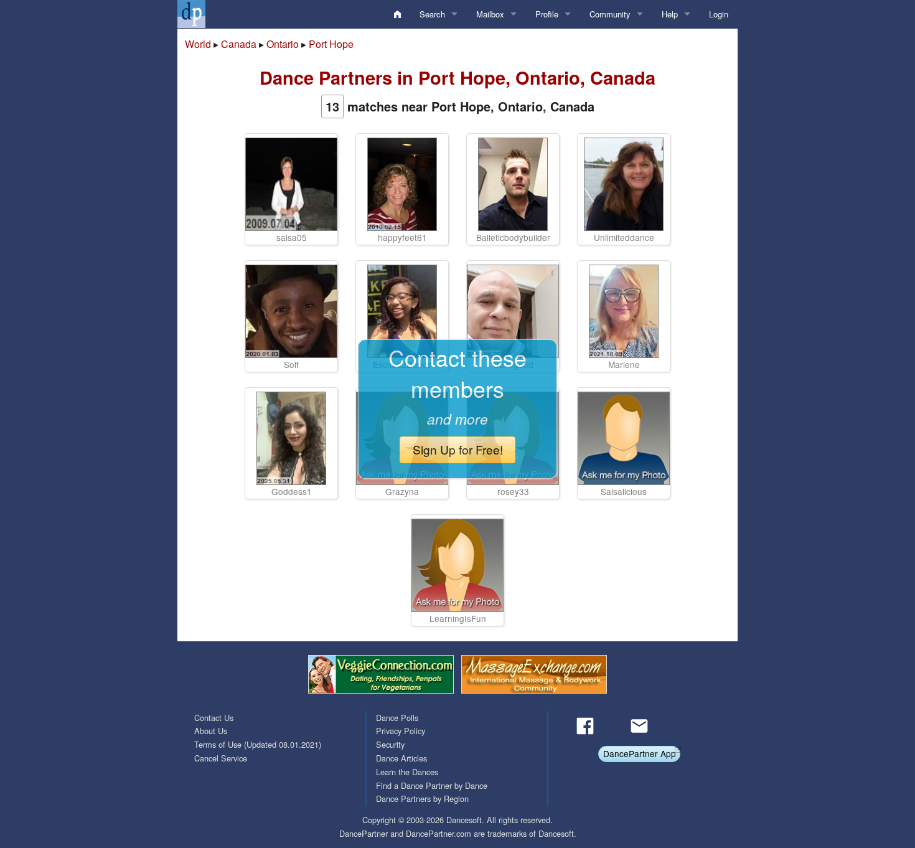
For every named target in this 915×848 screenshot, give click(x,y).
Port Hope (331, 44)
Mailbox (490, 14)
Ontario (282, 44)
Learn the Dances (407, 772)
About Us (210, 731)
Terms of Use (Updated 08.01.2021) (257, 744)
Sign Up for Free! (458, 449)
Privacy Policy (400, 731)
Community (610, 14)
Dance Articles (401, 758)
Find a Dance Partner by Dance (431, 785)
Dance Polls (397, 717)
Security (390, 744)
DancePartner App (639, 753)
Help (670, 14)
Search (432, 14)
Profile (546, 14)
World (198, 44)
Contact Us (213, 717)
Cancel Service (220, 758)
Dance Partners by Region (422, 798)
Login (718, 14)
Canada (238, 44)
